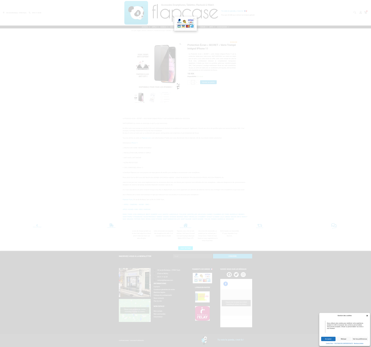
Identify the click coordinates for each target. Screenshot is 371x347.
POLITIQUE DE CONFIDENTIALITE (343, 343)
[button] (367, 316)
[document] (185, 173)
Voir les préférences (360, 339)
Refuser (343, 339)
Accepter (328, 339)
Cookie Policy (329, 343)
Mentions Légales (358, 343)
